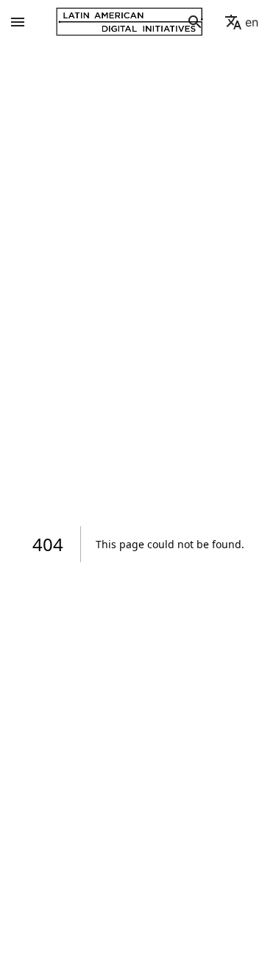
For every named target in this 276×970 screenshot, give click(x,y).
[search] (195, 22)
